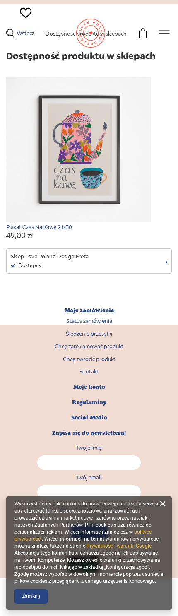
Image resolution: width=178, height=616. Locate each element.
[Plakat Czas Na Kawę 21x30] (89, 150)
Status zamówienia (89, 321)
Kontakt (89, 371)
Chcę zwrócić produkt (89, 359)
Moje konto (89, 386)
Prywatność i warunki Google (119, 546)
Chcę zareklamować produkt (89, 346)
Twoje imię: (89, 447)
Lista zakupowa (21, 27)
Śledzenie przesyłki (89, 334)
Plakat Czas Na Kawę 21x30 (39, 227)
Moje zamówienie (89, 310)
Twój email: (89, 477)
